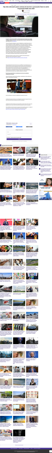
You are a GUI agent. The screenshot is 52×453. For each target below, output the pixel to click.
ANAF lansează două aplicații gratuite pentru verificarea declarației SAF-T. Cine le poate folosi (31, 282)
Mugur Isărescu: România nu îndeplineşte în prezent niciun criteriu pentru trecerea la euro (5, 412)
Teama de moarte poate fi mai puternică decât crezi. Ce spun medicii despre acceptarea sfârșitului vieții (5, 360)
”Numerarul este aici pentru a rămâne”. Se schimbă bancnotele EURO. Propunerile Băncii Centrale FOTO (19, 282)
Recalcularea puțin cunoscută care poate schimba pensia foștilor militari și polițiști (31, 332)
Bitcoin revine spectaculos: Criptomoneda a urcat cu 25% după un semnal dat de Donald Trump (31, 242)
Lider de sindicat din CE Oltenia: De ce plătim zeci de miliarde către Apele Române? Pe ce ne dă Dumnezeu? (19, 308)
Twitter (20, 126)
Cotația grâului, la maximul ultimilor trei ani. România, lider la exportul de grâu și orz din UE (6, 155)
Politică (10, 0)
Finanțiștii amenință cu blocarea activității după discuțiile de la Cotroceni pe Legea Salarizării (6, 267)
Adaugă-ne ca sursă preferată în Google (21, 14)
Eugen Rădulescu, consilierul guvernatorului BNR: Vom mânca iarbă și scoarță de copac (6, 241)
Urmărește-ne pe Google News (32, 14)
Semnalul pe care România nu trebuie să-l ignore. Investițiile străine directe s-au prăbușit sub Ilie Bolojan (19, 346)
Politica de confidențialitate (14, 448)
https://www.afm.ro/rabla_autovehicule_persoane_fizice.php (17, 57)
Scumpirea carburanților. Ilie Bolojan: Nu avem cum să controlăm (31, 359)
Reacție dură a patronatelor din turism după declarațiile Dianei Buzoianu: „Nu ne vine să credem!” (31, 388)
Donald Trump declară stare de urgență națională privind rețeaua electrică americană (46, 175)
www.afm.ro (14, 41)
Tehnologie (23, 1)
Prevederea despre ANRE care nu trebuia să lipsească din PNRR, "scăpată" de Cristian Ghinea (6, 387)
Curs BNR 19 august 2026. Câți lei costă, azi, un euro (6, 320)
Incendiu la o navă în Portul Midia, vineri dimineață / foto (5, 281)
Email (30, 126)
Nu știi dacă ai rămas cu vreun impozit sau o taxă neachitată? (18, 155)
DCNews (2, 2)
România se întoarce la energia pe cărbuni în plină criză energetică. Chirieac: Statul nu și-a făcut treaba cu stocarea (32, 346)
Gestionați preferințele (26, 448)
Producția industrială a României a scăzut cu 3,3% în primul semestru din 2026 (32, 412)
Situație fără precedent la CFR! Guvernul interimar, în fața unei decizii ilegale (18, 399)
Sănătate (42, 0)
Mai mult (30, 1)
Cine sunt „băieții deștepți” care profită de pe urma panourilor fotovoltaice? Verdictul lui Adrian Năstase (32, 375)
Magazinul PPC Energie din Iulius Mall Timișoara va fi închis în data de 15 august (6, 399)
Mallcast (27, 1)
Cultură (46, 0)
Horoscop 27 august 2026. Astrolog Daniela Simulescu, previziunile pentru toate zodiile (46, 166)
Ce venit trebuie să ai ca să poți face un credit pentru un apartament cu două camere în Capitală (5, 375)
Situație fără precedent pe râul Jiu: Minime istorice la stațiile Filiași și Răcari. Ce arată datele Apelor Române (18, 254)
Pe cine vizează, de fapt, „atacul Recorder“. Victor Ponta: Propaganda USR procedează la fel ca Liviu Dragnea (46, 162)
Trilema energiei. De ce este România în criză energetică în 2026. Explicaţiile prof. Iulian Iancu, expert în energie (5, 425)
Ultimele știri (6, 0)
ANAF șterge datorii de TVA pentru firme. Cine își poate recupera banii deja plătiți (31, 155)
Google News (14, 124)
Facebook (9, 126)
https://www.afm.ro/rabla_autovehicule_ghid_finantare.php (15, 109)
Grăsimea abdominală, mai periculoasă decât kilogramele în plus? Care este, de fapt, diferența (6, 190)
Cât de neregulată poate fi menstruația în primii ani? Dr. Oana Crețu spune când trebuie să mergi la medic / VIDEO (19, 375)
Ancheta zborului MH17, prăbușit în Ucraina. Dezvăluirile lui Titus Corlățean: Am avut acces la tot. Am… (22, 2)
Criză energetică (17, 0)
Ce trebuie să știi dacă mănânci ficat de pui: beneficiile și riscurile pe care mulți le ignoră (6, 253)
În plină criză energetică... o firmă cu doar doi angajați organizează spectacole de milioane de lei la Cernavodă (31, 400)
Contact (31, 448)
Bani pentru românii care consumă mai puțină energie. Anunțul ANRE (31, 307)
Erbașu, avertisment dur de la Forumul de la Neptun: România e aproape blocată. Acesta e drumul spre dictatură (6, 439)
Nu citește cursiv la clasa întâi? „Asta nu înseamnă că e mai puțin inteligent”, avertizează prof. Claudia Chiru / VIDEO (19, 204)
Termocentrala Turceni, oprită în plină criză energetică (19, 294)
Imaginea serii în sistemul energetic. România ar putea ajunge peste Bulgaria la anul (18, 424)
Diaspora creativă (27, 0)
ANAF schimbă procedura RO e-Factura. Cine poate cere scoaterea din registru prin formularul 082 (32, 228)
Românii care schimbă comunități (35, 0)
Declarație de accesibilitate (37, 448)
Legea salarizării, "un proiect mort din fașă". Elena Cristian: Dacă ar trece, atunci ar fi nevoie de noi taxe (6, 204)
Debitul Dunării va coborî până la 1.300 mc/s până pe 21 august (19, 387)
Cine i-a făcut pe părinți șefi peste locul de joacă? (19, 320)
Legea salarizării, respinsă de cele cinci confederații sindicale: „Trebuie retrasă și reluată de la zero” (19, 242)
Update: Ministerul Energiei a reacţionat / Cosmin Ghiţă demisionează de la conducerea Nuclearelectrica (31, 168)
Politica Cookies (21, 448)
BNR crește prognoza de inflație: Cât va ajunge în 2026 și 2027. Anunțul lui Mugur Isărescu (19, 412)
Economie (22, 0)
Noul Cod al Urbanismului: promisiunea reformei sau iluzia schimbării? (32, 203)
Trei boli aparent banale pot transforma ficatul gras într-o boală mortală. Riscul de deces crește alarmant (5, 308)
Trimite (19, 139)
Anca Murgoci (28, 10)
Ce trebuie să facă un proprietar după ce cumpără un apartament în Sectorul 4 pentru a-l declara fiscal (19, 191)
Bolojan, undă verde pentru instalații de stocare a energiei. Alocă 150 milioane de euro (31, 320)
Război (13, 0)
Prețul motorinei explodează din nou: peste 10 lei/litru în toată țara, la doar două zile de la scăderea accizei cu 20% (19, 333)
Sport (20, 1)
